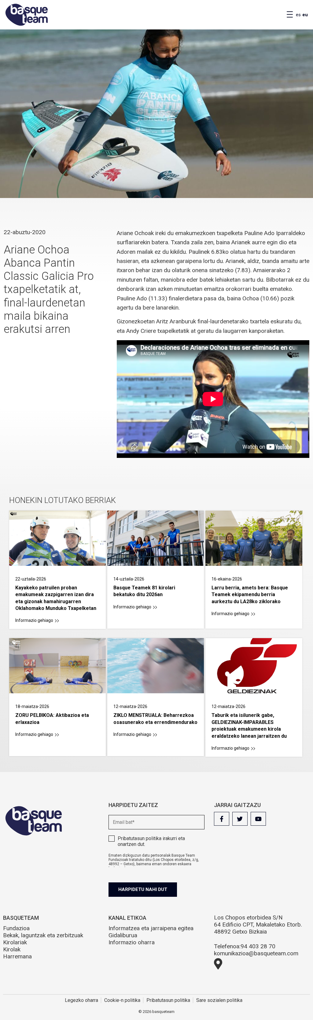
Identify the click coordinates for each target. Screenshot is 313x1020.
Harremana (17, 956)
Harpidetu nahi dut (142, 889)
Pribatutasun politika (139, 838)
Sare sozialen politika (219, 1000)
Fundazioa (16, 928)
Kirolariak (15, 942)
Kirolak (11, 949)
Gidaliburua (123, 935)
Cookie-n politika (122, 1000)
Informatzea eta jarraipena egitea (151, 928)
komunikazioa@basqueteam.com (256, 953)
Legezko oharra (81, 1000)
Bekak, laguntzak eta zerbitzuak (43, 935)
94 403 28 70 (258, 946)
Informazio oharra (132, 942)
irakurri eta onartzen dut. (151, 841)
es (298, 14)
